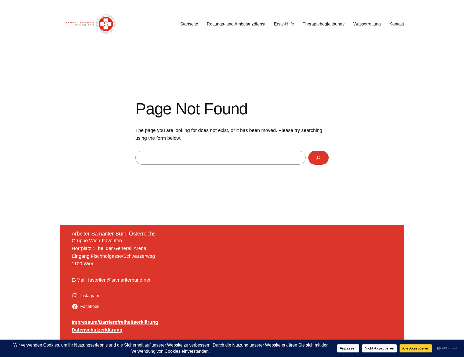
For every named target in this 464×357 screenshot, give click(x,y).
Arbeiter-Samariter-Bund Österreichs (113, 234)
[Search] (318, 158)
